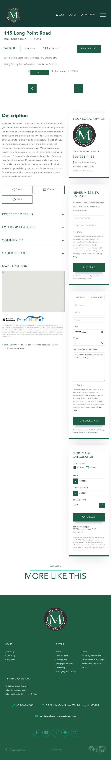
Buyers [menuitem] (58, 652)
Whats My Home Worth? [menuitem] (92, 656)
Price (75, 476)
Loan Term (79, 464)
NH (21, 345)
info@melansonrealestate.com (58, 716)
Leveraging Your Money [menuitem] (66, 672)
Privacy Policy (77, 432)
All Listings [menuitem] (9, 652)
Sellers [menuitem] (84, 652)
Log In (61, 15)
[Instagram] (74, 732)
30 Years (80, 468)
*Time (75, 338)
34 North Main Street (72, 705)
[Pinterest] (65, 732)
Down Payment (80, 488)
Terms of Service (89, 432)
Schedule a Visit (96, 297)
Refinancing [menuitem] (60, 668)
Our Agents (88, 171)
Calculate (88, 517)
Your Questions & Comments (85, 350)
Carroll (28, 345)
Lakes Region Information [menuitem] (16, 690)
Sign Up (72, 15)
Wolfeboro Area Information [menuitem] (17, 686)
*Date (75, 327)
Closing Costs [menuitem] (61, 660)
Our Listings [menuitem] (10, 656)
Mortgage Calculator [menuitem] (64, 664)
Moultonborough (41, 345)
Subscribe (89, 268)
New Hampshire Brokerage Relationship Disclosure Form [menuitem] (93, 664)
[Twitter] (55, 732)
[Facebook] (36, 732)
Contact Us (77, 171)
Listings (13, 345)
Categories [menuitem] (10, 660)
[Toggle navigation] (103, 15)
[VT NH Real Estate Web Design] (97, 749)
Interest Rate (79, 500)
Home (5, 345)
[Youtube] (46, 732)
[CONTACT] (89, 49)
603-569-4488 (89, 15)
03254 (55, 345)
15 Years (92, 468)
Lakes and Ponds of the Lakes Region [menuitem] (21, 694)
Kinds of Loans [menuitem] (62, 656)
